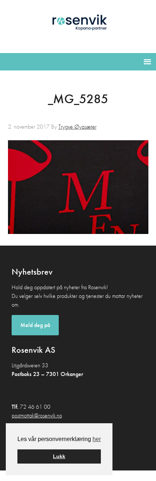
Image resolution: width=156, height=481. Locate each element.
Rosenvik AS (78, 25)
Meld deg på (35, 325)
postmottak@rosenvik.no (37, 415)
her (97, 439)
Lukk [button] (59, 456)
